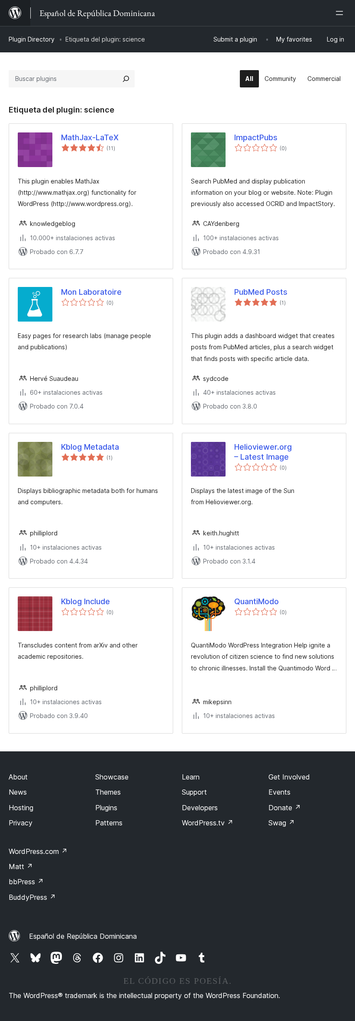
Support (194, 792)
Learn (191, 777)
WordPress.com (38, 851)
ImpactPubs (256, 137)
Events (279, 792)
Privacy (20, 822)
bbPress (26, 881)
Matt (21, 866)
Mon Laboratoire (91, 291)
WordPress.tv (207, 822)
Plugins (106, 807)
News (18, 792)
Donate (284, 807)
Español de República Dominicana (83, 936)
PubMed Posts (260, 291)
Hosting (21, 807)
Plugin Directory (32, 39)
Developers (200, 807)
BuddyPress (32, 897)
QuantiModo (256, 601)
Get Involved (289, 777)
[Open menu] (341, 13)
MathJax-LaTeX (90, 137)
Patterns (109, 822)
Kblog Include (85, 601)
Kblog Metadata (90, 446)
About (18, 777)
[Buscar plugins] (126, 78)
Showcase (112, 777)
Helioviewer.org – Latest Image (263, 451)
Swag (281, 822)
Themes (108, 792)
